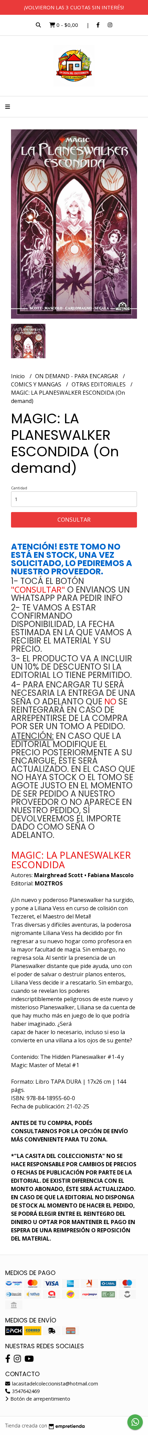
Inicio (18, 376)
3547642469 (25, 1391)
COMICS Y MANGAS (37, 384)
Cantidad (19, 487)
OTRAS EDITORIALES (99, 384)
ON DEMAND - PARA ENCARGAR (77, 376)
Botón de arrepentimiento (39, 1398)
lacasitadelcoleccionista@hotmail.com (54, 1383)
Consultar (74, 519)
